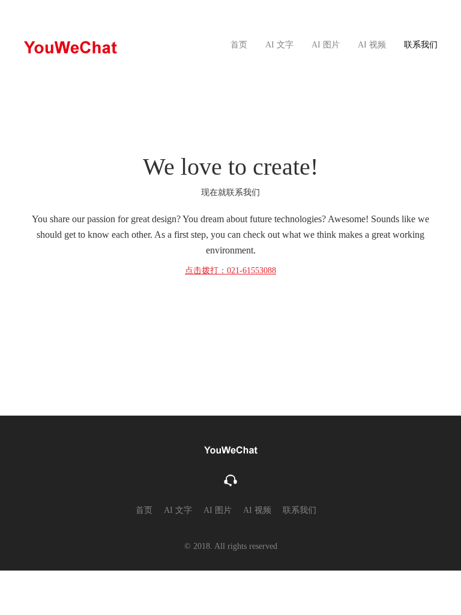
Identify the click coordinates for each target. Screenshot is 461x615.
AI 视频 (372, 44)
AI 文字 (279, 44)
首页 (238, 44)
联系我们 (421, 44)
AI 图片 (326, 44)
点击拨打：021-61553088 (230, 270)
